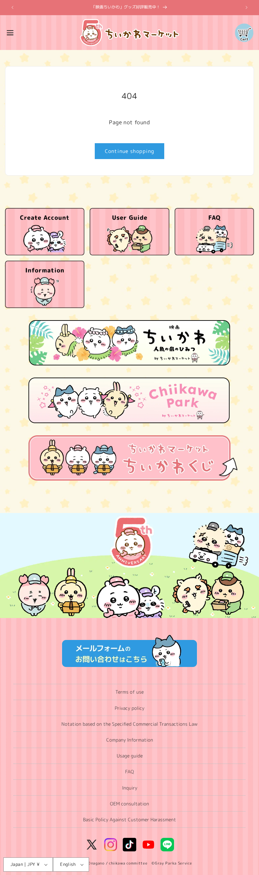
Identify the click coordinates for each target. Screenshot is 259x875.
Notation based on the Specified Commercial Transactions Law (129, 724)
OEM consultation (129, 803)
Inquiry (129, 787)
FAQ (129, 771)
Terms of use (129, 692)
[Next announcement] (246, 7)
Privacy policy (129, 708)
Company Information (129, 740)
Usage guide (130, 755)
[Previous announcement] (12, 7)
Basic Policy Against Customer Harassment (129, 819)
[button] (10, 32)
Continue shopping (129, 151)
